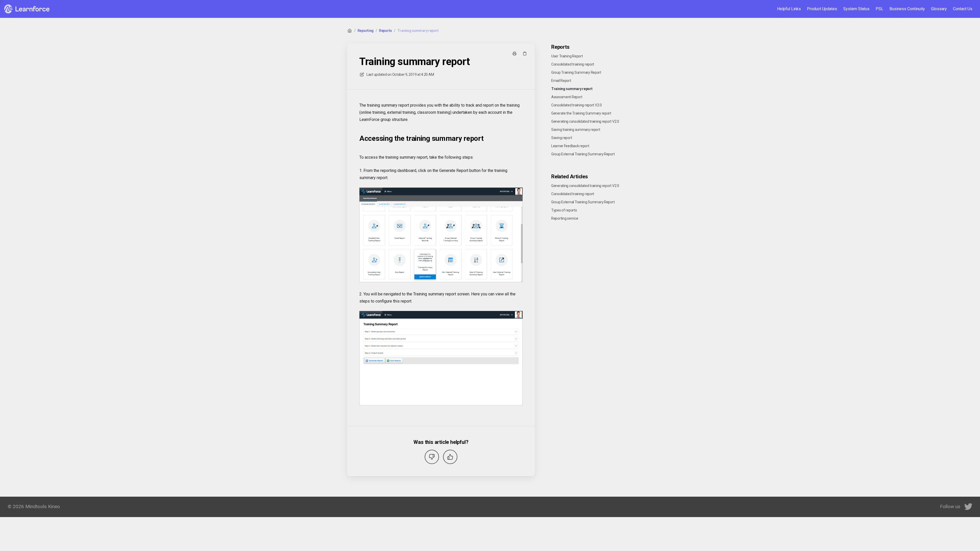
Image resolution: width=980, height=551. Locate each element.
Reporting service (564, 218)
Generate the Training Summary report (581, 113)
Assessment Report (566, 97)
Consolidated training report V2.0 (576, 105)
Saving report (561, 138)
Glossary (939, 8)
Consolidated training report (572, 64)
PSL (879, 8)
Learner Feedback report (570, 146)
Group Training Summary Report (576, 72)
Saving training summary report (575, 130)
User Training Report (567, 56)
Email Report (561, 81)
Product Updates (822, 8)
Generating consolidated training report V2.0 (585, 121)
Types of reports (564, 210)
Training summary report (418, 31)
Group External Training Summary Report (583, 154)
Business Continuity (907, 8)
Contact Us (962, 8)
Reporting (366, 31)
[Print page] (514, 53)
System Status (856, 8)
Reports (385, 31)
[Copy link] (525, 53)
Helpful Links (789, 8)
